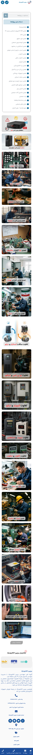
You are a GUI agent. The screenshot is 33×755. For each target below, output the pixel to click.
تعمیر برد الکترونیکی (20, 66)
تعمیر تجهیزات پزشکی (19, 73)
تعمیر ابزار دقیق (21, 39)
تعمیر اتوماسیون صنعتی (19, 43)
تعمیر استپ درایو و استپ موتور (16, 50)
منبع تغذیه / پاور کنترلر (19, 108)
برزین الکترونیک (23, 2)
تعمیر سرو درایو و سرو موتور (17, 81)
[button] (16, 642)
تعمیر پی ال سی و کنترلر (19, 70)
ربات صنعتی (22, 96)
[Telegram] (14, 721)
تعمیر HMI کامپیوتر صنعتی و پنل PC (15, 31)
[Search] (6, 15)
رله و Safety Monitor (20, 100)
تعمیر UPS (23, 35)
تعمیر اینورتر (22, 62)
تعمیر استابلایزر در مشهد (18, 46)
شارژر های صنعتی (21, 104)
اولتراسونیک (22, 27)
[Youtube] (18, 721)
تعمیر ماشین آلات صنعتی (18, 93)
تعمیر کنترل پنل (21, 89)
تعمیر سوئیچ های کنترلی (19, 85)
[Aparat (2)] (10, 721)
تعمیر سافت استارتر (20, 77)
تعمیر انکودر (22, 54)
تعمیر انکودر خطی (20, 58)
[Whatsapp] (23, 721)
